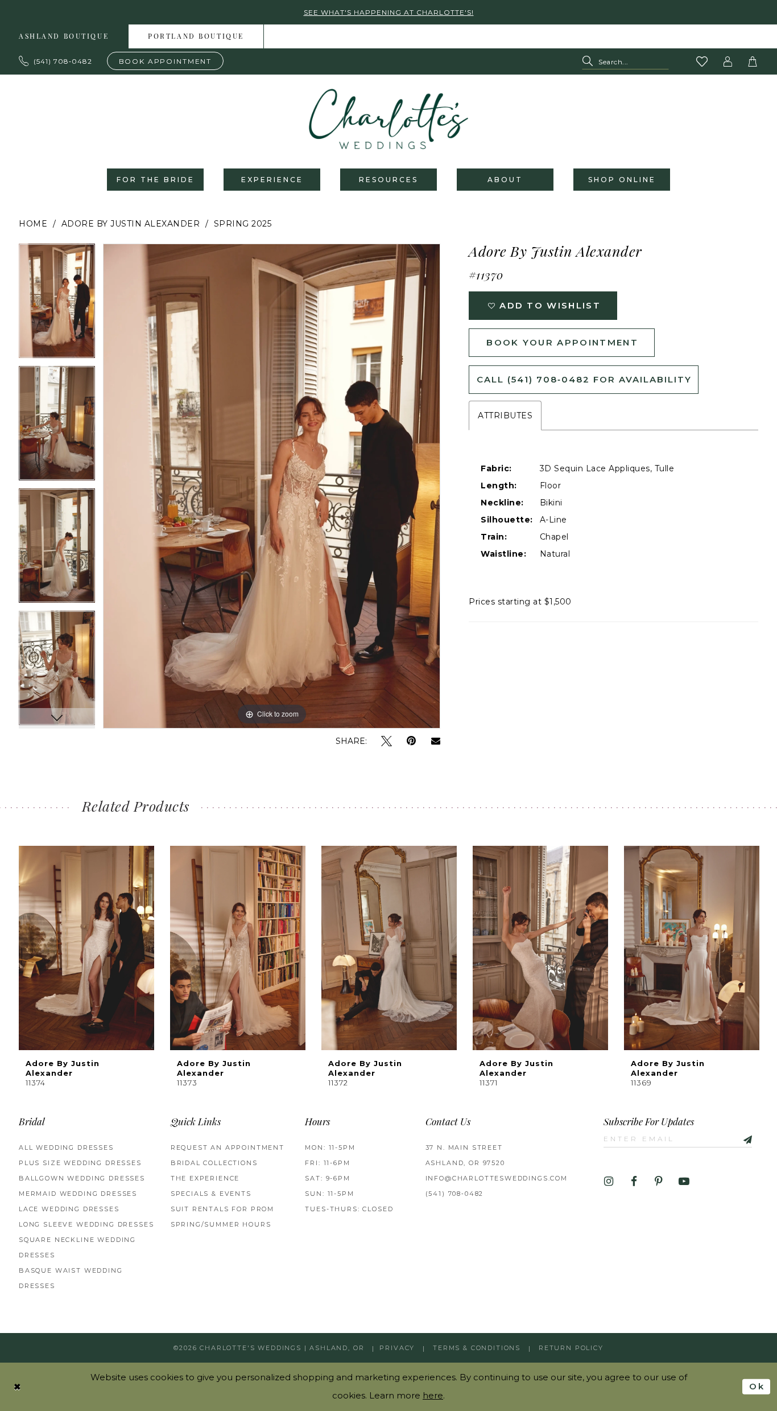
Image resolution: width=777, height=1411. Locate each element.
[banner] (388, 119)
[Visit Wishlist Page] (702, 61)
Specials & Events (211, 1194)
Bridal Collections (214, 1163)
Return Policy (571, 1348)
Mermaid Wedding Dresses (78, 1194)
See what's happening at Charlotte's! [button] (389, 12)
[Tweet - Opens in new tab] (386, 741)
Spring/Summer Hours (221, 1224)
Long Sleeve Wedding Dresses (86, 1224)
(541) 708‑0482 (454, 1194)
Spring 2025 (243, 224)
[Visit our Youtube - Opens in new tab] (684, 1182)
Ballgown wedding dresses (82, 1178)
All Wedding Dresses (66, 1147)
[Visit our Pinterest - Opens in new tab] (659, 1182)
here (433, 1395)
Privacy (397, 1348)
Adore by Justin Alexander (130, 224)
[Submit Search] (590, 61)
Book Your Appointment (562, 342)
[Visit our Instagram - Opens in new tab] (609, 1182)
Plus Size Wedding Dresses (80, 1163)
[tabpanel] (57, 305)
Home (33, 224)
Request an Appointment (227, 1147)
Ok (756, 1386)
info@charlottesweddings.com (496, 1178)
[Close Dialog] (17, 1387)
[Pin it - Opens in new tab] (411, 741)
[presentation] (86, 948)
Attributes (505, 415)
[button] (728, 61)
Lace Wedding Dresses (69, 1209)
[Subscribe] (743, 1138)
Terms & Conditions (476, 1348)
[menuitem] (196, 36)
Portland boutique (196, 37)
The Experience (205, 1178)
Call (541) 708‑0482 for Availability (584, 379)
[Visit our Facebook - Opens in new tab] (634, 1182)
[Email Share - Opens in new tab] (435, 741)
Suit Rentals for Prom (222, 1209)
